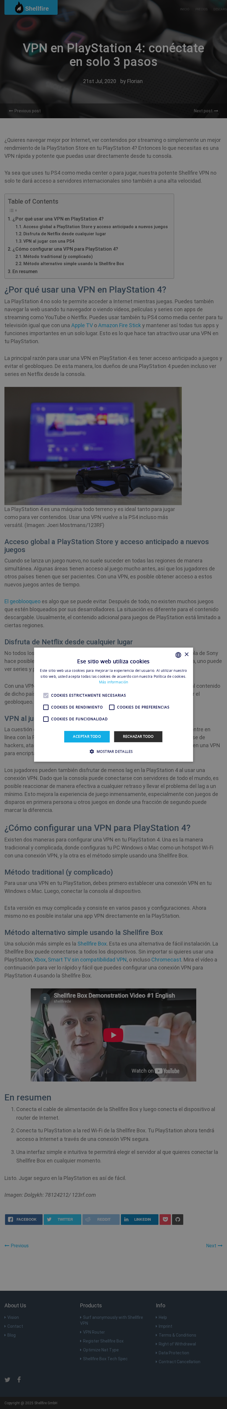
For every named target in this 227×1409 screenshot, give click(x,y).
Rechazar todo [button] (138, 736)
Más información (113, 682)
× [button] (186, 654)
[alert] (113, 704)
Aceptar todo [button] (87, 736)
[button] (113, 751)
